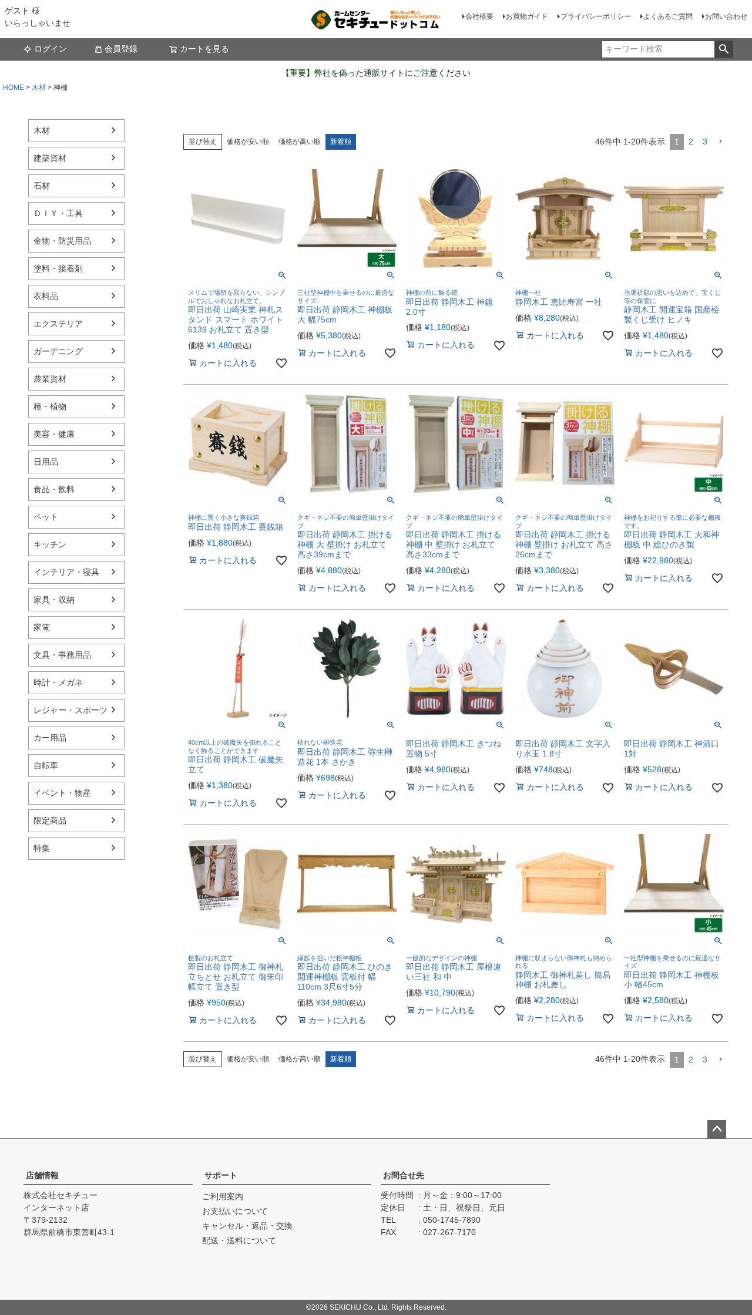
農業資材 (49, 379)
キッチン (49, 544)
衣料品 (45, 296)
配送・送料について (239, 1240)
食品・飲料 (54, 489)
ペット (45, 517)
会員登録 (121, 48)
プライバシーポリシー (595, 16)
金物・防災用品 (62, 240)
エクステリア (58, 323)
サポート (220, 1175)
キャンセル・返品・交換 (247, 1225)
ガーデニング (58, 351)
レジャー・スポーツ (70, 710)
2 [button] (691, 141)
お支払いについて (235, 1211)
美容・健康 (54, 434)
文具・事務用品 (62, 655)
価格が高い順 (299, 141)
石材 (41, 185)
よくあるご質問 (668, 16)
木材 (39, 87)
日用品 (45, 461)
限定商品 (49, 820)
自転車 (45, 765)
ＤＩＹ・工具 (58, 213)
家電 (41, 627)
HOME (13, 87)
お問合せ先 (403, 1175)
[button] (720, 141)
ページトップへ (716, 1129)
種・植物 (49, 406)
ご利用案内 (222, 1196)
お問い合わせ (726, 16)
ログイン (50, 48)
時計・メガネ (58, 682)
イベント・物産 (62, 793)
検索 (723, 49)
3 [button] (705, 141)
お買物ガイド (527, 16)
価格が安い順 (248, 141)
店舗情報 (42, 1175)
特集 (41, 848)
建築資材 (49, 158)
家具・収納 (54, 599)
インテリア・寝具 (66, 572)
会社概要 (479, 16)
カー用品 (49, 737)
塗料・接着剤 (58, 268)
